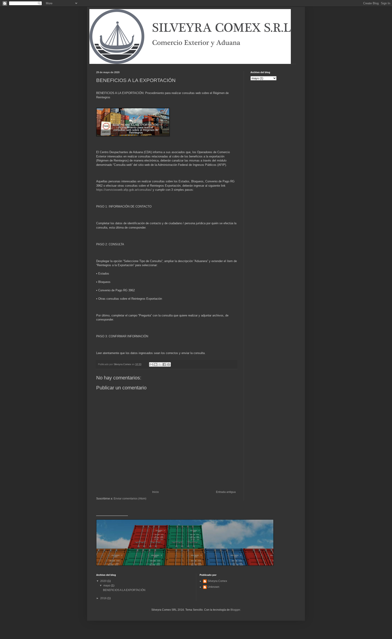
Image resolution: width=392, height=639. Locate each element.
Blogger (235, 609)
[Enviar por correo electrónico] (151, 364)
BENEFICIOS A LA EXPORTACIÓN (124, 590)
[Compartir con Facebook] (164, 364)
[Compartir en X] (160, 364)
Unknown (213, 586)
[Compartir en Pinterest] (168, 364)
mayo (107, 585)
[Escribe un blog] (155, 364)
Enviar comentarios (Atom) (130, 498)
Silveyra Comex (217, 581)
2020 (103, 581)
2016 (103, 598)
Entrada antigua (226, 492)
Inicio (155, 492)
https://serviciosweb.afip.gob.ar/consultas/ (124, 189)
